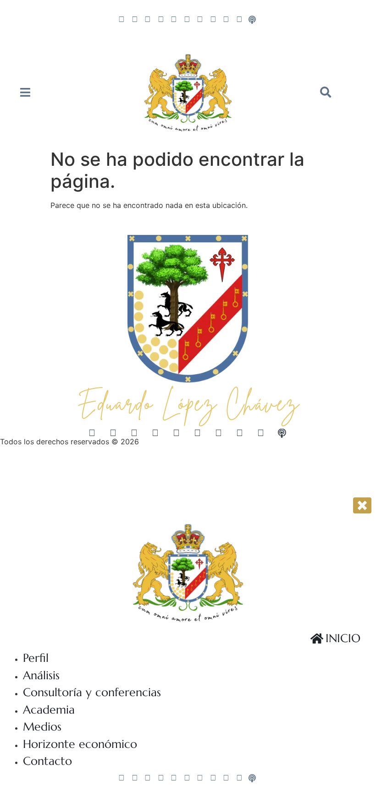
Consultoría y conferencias (92, 692)
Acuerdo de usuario (110, 468)
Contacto (47, 761)
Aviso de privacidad (34, 468)
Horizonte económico (80, 744)
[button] (325, 92)
